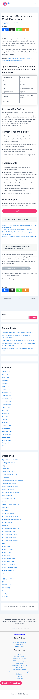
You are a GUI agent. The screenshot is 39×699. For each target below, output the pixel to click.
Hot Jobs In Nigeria (8, 513)
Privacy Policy (19, 647)
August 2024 (6, 443)
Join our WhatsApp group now (16, 268)
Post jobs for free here (11, 683)
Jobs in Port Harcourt (8, 564)
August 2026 (6, 371)
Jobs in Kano (6, 555)
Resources (19, 667)
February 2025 (6, 425)
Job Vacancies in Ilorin (9, 537)
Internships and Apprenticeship (11, 519)
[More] (25, 29)
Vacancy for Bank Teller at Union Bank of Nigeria (17, 230)
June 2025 (5, 413)
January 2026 (6, 392)
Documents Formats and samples (12, 480)
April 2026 (5, 383)
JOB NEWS (5, 525)
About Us (19, 676)
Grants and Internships (19, 665)
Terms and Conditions (19, 642)
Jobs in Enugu (6, 552)
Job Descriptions (7, 522)
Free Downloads (7, 495)
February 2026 (6, 389)
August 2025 (6, 407)
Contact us (13, 628)
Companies (5, 469)
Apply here (19, 211)
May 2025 (5, 416)
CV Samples (6, 477)
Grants (4, 501)
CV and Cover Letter (19, 669)
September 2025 (7, 404)
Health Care (5, 507)
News (4, 576)
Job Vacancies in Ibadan (9, 534)
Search (4, 314)
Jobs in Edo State (7, 549)
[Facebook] (5, 29)
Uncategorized (6, 594)
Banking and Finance (8, 463)
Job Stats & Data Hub (8, 531)
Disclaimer (19, 644)
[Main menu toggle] (35, 4)
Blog (3, 466)
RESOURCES (6, 588)
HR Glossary (19, 674)
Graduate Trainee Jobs (9, 498)
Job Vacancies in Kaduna (10, 540)
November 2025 (7, 398)
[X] (12, 29)
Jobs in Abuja (6, 546)
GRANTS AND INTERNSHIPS (11, 504)
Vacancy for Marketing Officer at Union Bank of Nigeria (19, 236)
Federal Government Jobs (10, 486)
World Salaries (6, 597)
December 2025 (7, 395)
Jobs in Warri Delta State (9, 567)
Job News (19, 663)
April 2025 (5, 419)
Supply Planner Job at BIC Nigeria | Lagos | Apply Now (19, 340)
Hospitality (5, 510)
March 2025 (6, 422)
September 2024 (7, 440)
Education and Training (9, 483)
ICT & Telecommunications (10, 516)
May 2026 (5, 380)
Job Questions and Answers (11, 528)
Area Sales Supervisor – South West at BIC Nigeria (17, 332)
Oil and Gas (5, 582)
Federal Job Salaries (8, 489)
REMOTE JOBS (6, 585)
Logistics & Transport (8, 570)
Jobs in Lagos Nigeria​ (8, 558)
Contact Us (19, 678)
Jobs (19, 654)
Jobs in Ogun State (8, 561)
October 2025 (6, 401)
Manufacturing (6, 573)
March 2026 (6, 386)
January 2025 (6, 428)
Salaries (4, 591)
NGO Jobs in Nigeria (8, 579)
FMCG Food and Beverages (10, 492)
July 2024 (5, 446)
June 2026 (5, 377)
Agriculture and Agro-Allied (10, 460)
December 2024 (7, 431)
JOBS (3, 543)
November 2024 (7, 434)
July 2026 (5, 374)
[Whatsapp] (19, 29)
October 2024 (6, 437)
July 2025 (5, 410)
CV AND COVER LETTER (9, 475)
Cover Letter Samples (8, 472)
